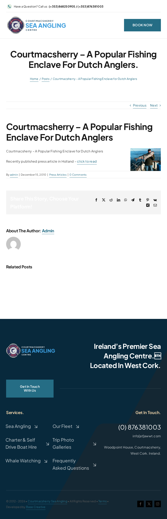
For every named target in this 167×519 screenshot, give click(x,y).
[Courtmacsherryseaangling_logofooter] (30, 345)
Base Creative (36, 507)
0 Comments (78, 174)
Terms (102, 501)
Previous (139, 105)
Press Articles (58, 174)
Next (154, 105)
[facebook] (140, 504)
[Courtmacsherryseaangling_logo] (37, 17)
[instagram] (157, 504)
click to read (87, 161)
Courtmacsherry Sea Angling (47, 501)
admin (14, 174)
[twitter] (149, 504)
